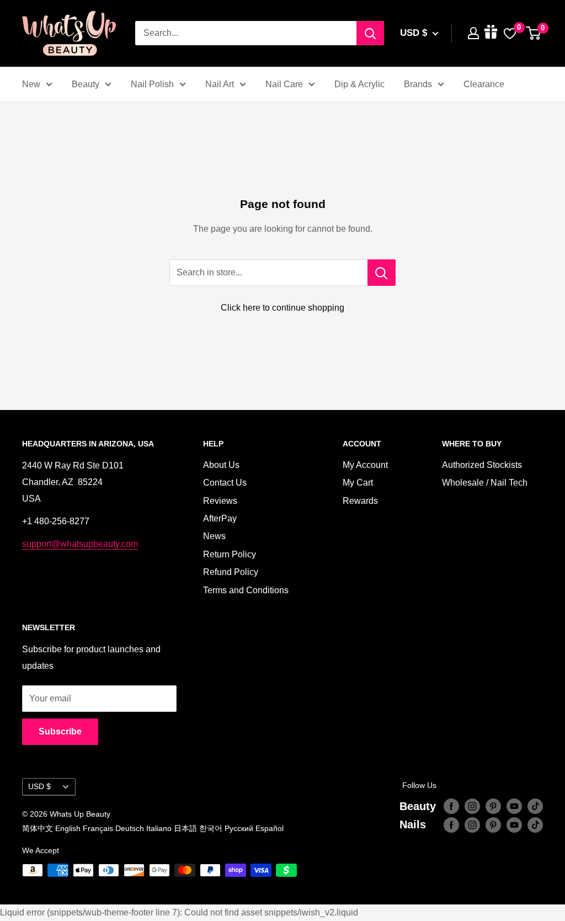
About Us (221, 465)
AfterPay (220, 518)
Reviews (220, 500)
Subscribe (60, 731)
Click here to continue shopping (282, 307)
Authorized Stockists (482, 465)
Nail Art (219, 84)
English (68, 828)
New (31, 84)
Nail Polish (152, 84)
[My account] (473, 33)
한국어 (210, 828)
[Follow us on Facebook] (451, 806)
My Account (365, 465)
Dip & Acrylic (359, 84)
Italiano (159, 828)
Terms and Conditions (246, 590)
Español (269, 828)
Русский (239, 828)
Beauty (85, 84)
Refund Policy (230, 572)
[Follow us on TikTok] (535, 806)
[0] (534, 33)
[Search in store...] (381, 272)
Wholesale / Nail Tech (484, 482)
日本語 (185, 828)
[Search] (370, 33)
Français (98, 828)
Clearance (483, 84)
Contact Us (225, 482)
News (214, 536)
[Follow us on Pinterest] (493, 806)
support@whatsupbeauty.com (80, 544)
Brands (418, 84)
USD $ (39, 786)
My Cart (358, 482)
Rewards (360, 500)
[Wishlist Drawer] (510, 33)
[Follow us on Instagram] (472, 806)
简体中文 (37, 828)
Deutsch (129, 828)
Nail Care (284, 84)
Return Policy (229, 554)
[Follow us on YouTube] (514, 806)
